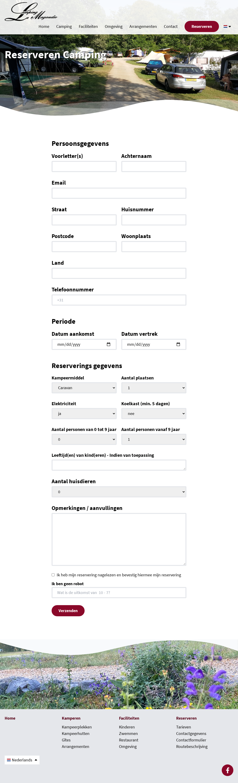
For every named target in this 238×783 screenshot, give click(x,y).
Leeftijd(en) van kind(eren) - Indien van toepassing (103, 455)
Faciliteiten (88, 26)
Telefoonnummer (73, 289)
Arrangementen (143, 26)
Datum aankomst (73, 334)
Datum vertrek (139, 334)
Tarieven (183, 727)
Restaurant (128, 740)
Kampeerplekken (77, 727)
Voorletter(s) (67, 156)
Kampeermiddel (68, 378)
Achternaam (136, 156)
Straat (59, 209)
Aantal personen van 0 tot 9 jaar (84, 429)
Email (59, 182)
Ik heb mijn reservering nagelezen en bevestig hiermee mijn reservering (119, 574)
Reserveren (202, 26)
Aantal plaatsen (137, 378)
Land (58, 263)
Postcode (63, 236)
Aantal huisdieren (74, 481)
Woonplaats (136, 236)
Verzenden (68, 610)
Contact (171, 26)
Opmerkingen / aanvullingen (87, 508)
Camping (64, 26)
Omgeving (113, 26)
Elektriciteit (64, 404)
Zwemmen (128, 733)
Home (44, 26)
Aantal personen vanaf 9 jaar (150, 429)
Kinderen (127, 727)
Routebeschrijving (192, 746)
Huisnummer (137, 209)
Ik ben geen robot (68, 584)
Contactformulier (191, 740)
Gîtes (66, 740)
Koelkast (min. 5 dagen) (145, 404)
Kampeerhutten (75, 733)
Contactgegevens (191, 733)
